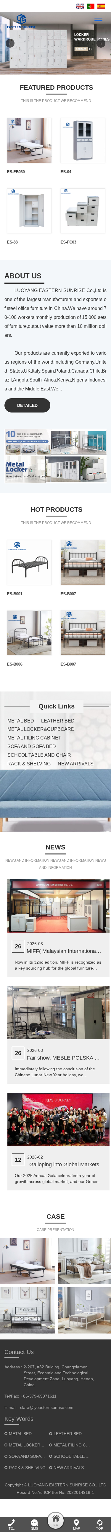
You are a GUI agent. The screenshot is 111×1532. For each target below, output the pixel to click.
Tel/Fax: (11, 1396)
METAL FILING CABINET (34, 737)
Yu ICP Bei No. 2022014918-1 (66, 1492)
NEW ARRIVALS (76, 763)
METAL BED (20, 720)
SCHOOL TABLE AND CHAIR (39, 755)
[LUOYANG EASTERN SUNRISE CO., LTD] (20, 21)
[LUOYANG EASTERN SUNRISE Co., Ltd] (55, 43)
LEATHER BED (58, 720)
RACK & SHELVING (29, 763)
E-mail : (11, 1407)
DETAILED (27, 405)
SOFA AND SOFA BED (31, 746)
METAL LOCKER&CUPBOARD (41, 729)
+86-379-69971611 (39, 1396)
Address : (13, 1366)
